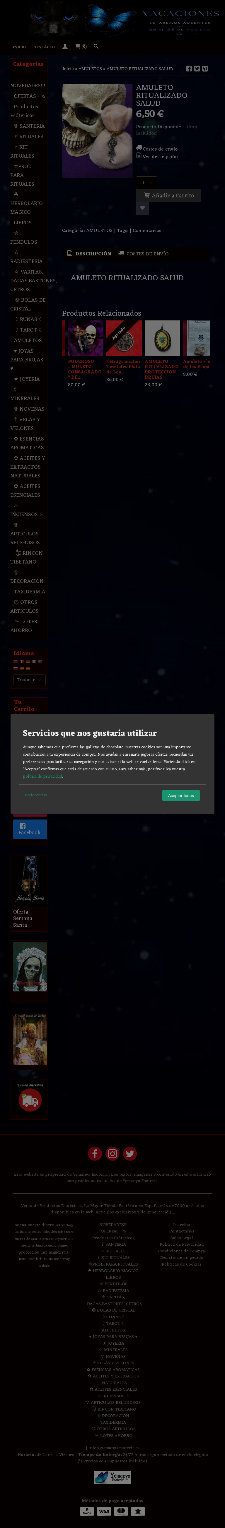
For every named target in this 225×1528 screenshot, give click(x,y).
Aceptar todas (181, 795)
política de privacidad (42, 776)
